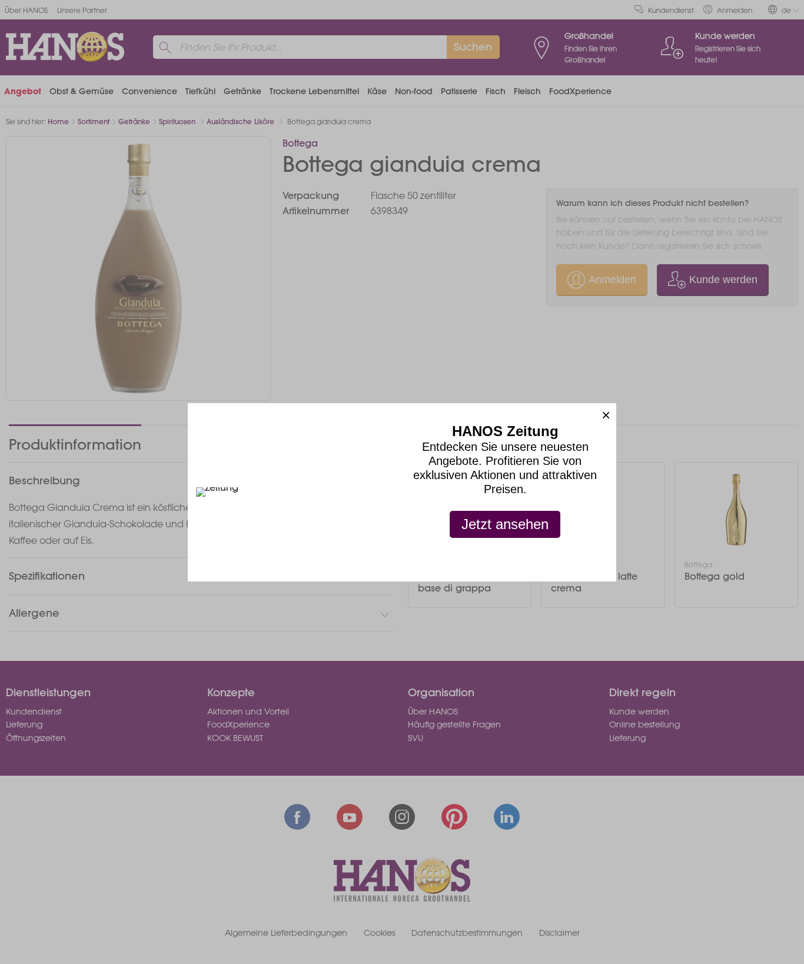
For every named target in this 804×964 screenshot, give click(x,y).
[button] (606, 413)
